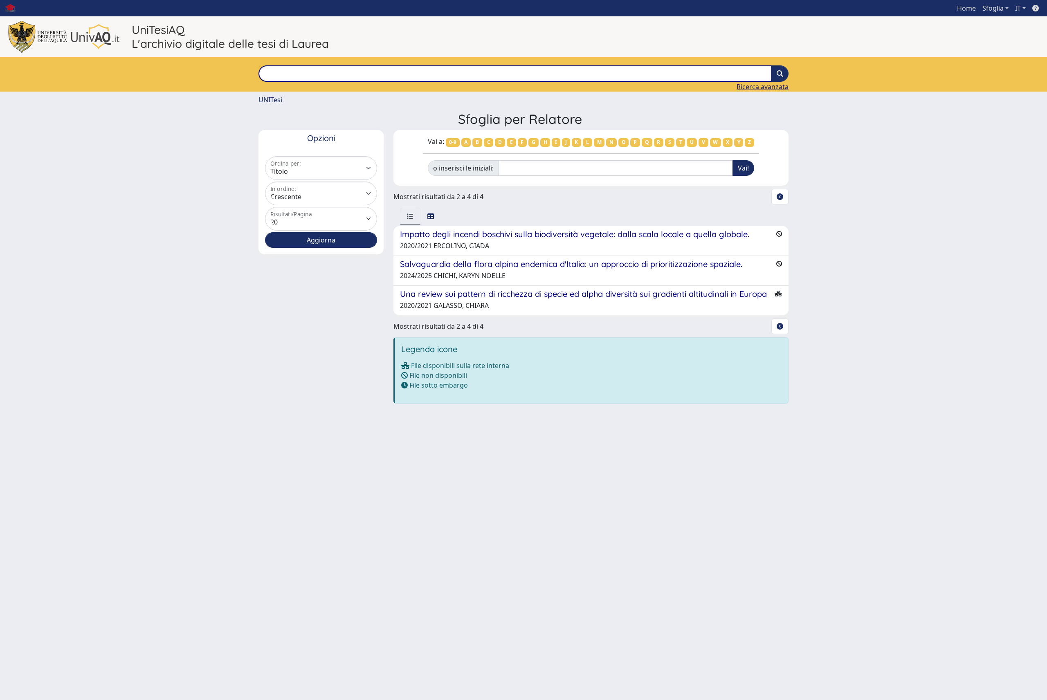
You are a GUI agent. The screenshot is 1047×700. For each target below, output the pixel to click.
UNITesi (270, 99)
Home (966, 8)
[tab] (410, 216)
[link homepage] (13, 8)
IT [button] (1018, 8)
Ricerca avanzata (763, 86)
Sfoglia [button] (993, 8)
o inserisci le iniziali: (463, 168)
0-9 (452, 142)
